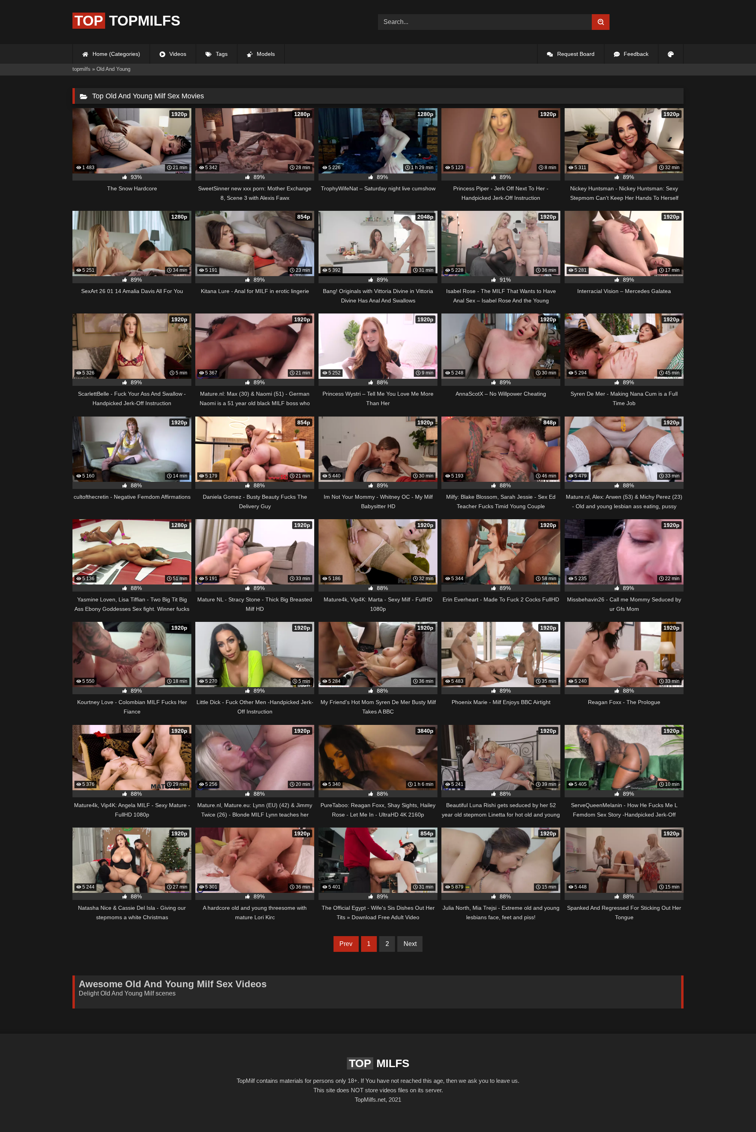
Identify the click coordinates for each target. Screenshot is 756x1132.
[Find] (601, 22)
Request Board (575, 54)
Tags (221, 54)
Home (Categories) (115, 54)
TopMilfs (127, 21)
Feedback (635, 54)
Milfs (379, 1063)
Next (410, 943)
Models (265, 54)
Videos (177, 54)
